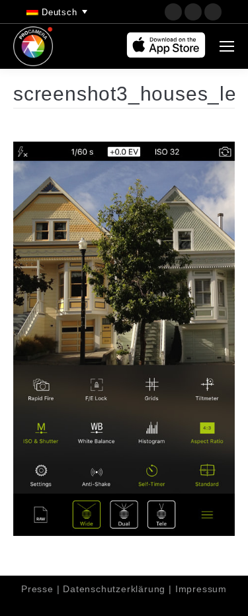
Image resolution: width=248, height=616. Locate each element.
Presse (37, 589)
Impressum (201, 589)
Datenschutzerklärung (114, 589)
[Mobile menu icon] (227, 46)
